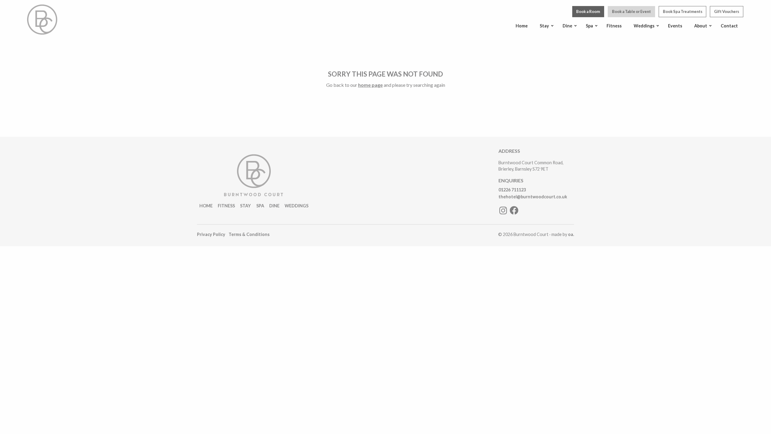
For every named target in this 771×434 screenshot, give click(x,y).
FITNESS (226, 205)
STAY (245, 205)
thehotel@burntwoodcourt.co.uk (532, 196)
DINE (274, 205)
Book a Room (588, 11)
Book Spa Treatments (682, 11)
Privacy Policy (211, 234)
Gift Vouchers (726, 11)
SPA (260, 205)
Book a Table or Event (631, 11)
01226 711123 (512, 189)
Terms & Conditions (249, 234)
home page (370, 85)
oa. (571, 234)
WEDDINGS (296, 205)
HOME (206, 205)
